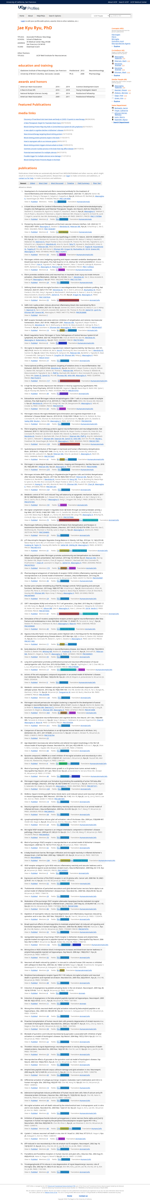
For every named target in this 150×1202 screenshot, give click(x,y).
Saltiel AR (64, 545)
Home (22, 16)
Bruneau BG (62, 375)
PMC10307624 (44, 297)
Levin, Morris (120, 117)
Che (63, 1128)
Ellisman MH (59, 249)
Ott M (87, 249)
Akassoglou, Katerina (120, 57)
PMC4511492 (29, 641)
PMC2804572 (49, 811)
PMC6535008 (58, 406)
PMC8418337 (97, 327)
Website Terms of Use (51, 1192)
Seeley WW (28, 421)
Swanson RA (59, 439)
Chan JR (91, 484)
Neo (63, 883)
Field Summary (83, 183)
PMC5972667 (49, 456)
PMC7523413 (36, 378)
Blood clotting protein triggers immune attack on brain (43, 145)
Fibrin (114, 37)
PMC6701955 (29, 502)
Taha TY (72, 244)
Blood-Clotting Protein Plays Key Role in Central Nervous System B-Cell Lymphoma (53, 127)
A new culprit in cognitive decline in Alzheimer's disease (43, 130)
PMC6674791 (84, 929)
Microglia (115, 39)
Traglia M (88, 247)
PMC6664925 (44, 834)
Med (88, 520)
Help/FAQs (41, 16)
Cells (91, 255)
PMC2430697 (63, 870)
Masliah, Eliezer (123, 90)
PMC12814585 (65, 199)
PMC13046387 (49, 229)
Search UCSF (124, 2)
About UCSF (112, 2)
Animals (87, 202)
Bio (62, 568)
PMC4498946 (36, 857)
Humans (80, 202)
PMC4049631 (88, 654)
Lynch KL (97, 310)
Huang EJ (38, 484)
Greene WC (95, 249)
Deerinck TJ (40, 242)
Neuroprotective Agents (121, 43)
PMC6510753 (73, 390)
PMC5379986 (68, 517)
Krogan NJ (68, 249)
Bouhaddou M (78, 249)
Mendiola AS (64, 226)
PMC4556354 (68, 722)
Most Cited (43, 183)
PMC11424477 (61, 251)
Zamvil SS (55, 295)
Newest (23, 183)
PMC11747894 (95, 216)
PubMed (34, 202)
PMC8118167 (44, 358)
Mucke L (37, 421)
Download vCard (33, 47)
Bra (60, 330)
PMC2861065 (59, 799)
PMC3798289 (73, 667)
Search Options (55, 16)
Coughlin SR (59, 355)
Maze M (72, 624)
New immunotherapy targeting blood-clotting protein (43, 134)
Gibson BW (47, 608)
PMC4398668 (29, 626)
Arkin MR (71, 375)
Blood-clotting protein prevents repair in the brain (41, 138)
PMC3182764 (49, 735)
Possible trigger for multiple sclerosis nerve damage (42, 156)
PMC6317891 (94, 441)
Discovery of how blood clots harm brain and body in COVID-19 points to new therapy (54, 119)
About (30, 16)
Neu (60, 202)
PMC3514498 (90, 710)
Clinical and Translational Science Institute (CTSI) (61, 1186)
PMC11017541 (75, 279)
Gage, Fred (121, 95)
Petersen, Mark (122, 61)
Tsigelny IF (31, 249)
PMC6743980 (92, 467)
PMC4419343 (44, 611)
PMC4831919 (36, 547)
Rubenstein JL (41, 340)
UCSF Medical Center (138, 2)
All (68, 300)
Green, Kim (120, 98)
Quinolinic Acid (118, 41)
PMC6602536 (86, 421)
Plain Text (97, 183)
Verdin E (94, 608)
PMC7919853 (78, 340)
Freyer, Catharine (121, 110)
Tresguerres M (64, 692)
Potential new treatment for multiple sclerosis (40, 152)
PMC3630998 (44, 695)
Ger (61, 763)
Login (23, 21)
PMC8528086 (81, 312)
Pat (61, 343)
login (68, 176)
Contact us (83, 1196)
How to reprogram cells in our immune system (40, 141)
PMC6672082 (73, 906)
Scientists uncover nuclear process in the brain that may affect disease (49, 149)
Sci (61, 255)
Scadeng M (28, 545)
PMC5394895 (44, 532)
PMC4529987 (98, 578)
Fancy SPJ (73, 479)
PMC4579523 (29, 565)
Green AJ (37, 375)
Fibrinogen (116, 35)
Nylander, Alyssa (121, 120)
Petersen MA (75, 226)
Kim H (39, 264)
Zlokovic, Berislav (123, 93)
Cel (62, 232)
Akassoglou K (89, 211)
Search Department (121, 122)
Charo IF (40, 563)
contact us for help (26, 178)
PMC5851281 (51, 487)
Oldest (32, 183)
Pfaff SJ (55, 373)
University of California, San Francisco (21, 2)
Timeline (70, 183)
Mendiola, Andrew (120, 64)
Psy (62, 394)
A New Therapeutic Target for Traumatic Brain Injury (42, 123)
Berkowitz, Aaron (121, 108)
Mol (78, 550)
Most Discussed (57, 183)
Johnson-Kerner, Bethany (121, 114)
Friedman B (66, 651)
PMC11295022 (88, 267)
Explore (117, 46)
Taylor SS (37, 545)
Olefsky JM (73, 545)
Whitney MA (47, 651)
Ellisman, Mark (122, 72)
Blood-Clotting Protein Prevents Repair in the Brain (42, 160)
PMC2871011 (92, 786)
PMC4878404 (29, 595)
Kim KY (59, 350)
